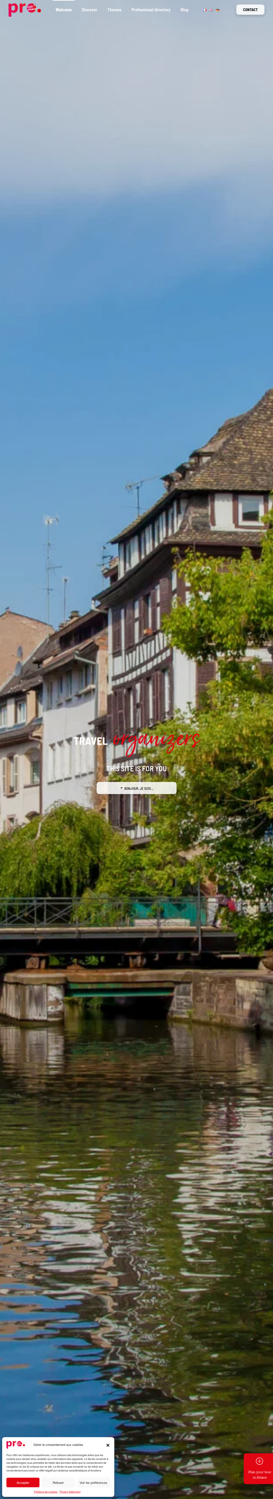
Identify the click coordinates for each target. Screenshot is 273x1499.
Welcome (64, 9)
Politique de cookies (45, 1491)
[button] (108, 1444)
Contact (250, 9)
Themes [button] (114, 9)
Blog (184, 9)
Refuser (58, 1482)
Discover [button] (89, 9)
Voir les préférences (93, 1482)
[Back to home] (25, 9)
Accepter (23, 1482)
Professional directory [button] (151, 9)
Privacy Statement (70, 1491)
